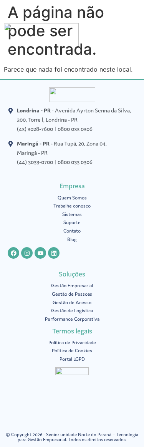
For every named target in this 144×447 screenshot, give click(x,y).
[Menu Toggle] (136, 36)
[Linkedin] (54, 253)
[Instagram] (27, 253)
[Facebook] (13, 253)
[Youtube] (40, 253)
